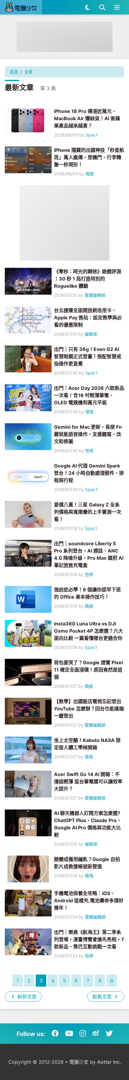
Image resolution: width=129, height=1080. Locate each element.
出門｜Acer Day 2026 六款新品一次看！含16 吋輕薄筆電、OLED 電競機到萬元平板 (89, 395)
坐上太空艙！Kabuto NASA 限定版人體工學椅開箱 (87, 743)
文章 (28, 71)
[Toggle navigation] (117, 7)
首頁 (14, 71)
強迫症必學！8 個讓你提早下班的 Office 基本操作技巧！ (87, 593)
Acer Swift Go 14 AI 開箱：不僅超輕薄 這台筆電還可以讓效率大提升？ (88, 781)
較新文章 (26, 997)
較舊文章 (102, 997)
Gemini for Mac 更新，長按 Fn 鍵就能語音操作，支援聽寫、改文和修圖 (88, 434)
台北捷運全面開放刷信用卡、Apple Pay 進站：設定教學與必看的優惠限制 (88, 317)
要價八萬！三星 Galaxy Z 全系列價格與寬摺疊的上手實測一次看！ (87, 512)
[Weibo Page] (95, 1033)
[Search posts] (102, 7)
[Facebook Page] (55, 1033)
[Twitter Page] (109, 1033)
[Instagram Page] (83, 1033)
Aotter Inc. (109, 1062)
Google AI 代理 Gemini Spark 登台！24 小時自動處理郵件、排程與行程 (89, 473)
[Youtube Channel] (69, 1033)
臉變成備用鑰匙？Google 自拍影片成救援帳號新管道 (87, 862)
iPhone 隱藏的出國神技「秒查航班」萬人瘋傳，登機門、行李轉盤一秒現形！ (89, 157)
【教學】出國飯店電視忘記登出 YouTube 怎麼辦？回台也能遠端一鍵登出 (89, 708)
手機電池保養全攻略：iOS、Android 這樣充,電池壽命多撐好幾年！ (89, 900)
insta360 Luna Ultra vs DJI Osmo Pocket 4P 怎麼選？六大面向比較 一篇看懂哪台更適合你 (88, 631)
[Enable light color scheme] (87, 7)
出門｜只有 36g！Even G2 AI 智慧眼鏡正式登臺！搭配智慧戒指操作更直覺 (87, 356)
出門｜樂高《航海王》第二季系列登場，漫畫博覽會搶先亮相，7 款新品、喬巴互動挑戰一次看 (89, 939)
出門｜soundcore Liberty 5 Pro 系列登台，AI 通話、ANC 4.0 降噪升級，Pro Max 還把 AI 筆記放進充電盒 (88, 554)
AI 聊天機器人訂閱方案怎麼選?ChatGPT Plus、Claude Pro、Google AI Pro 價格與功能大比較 (88, 824)
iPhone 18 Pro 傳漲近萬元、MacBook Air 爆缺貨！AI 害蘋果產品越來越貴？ (87, 118)
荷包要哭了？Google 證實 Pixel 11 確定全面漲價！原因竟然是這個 (88, 669)
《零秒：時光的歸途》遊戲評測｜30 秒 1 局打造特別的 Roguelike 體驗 (87, 278)
